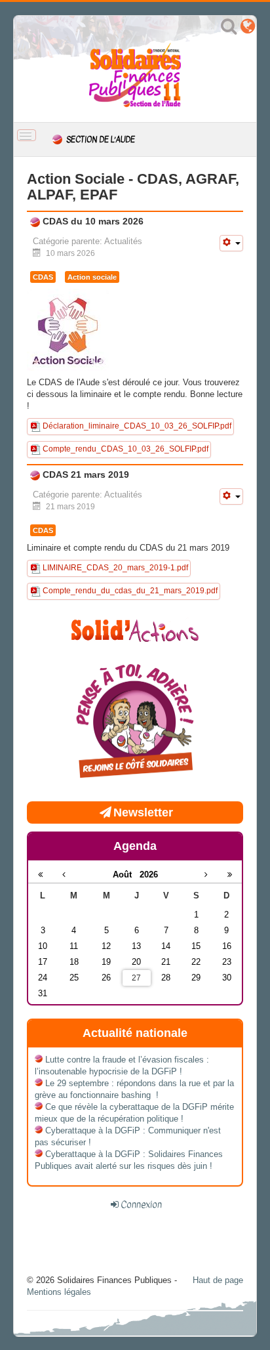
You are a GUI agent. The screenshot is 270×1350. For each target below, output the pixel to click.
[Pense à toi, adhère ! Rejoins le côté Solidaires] (135, 723)
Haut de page (218, 1280)
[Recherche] (229, 29)
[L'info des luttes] (135, 629)
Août (126, 874)
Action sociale (92, 277)
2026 (149, 874)
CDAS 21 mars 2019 (84, 474)
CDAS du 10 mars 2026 (92, 221)
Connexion (141, 1204)
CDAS (43, 277)
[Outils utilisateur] (231, 243)
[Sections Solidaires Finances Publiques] (248, 29)
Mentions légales (59, 1292)
